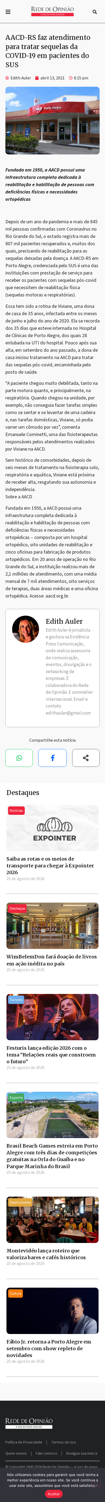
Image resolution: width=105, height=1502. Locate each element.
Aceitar (54, 1494)
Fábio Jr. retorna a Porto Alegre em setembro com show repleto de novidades (48, 1348)
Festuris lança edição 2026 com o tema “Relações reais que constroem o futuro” (51, 1055)
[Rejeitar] (96, 1484)
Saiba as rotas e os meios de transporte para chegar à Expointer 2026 (50, 866)
